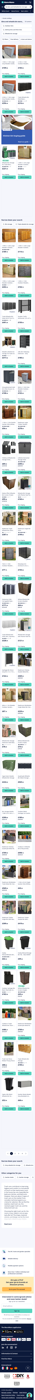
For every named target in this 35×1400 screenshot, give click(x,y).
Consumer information (23, 1397)
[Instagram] (11, 1347)
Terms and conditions (8, 1397)
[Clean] (30, 7)
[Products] (2, 7)
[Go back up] (28, 1368)
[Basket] (30, 2)
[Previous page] (7, 1153)
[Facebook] (7, 1347)
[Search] (6, 7)
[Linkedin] (2, 1347)
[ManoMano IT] (7, 1368)
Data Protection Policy (8, 1395)
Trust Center (20, 1395)
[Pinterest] (15, 1347)
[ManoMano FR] (2, 1368)
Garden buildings (7, 18)
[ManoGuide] (29, 1395)
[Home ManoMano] (12, 2)
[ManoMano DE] (11, 1368)
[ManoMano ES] (15, 1368)
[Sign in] (26, 2)
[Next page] (25, 1153)
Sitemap (15, 1392)
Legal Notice (23, 1392)
